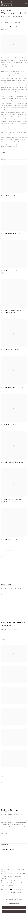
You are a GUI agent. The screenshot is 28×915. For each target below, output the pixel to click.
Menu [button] (25, 3)
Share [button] (3, 152)
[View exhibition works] (14, 37)
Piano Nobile (6, 3)
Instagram (6, 889)
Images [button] (3, 29)
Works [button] (12, 27)
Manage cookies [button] (14, 903)
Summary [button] (4, 27)
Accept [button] (14, 912)
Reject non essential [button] (14, 908)
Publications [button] (20, 27)
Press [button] (9, 29)
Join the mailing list (18, 889)
